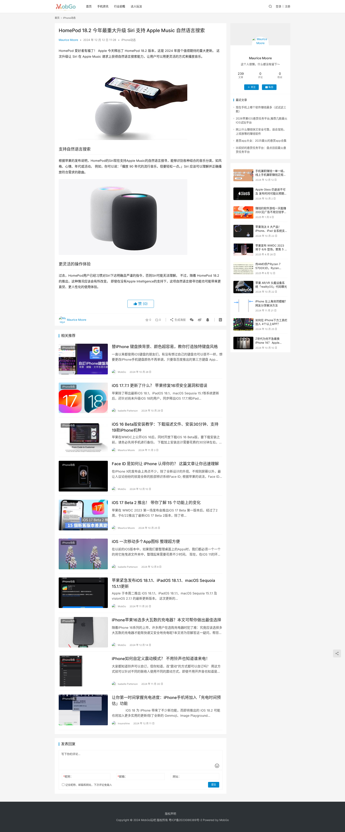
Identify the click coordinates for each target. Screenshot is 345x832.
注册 (287, 6)
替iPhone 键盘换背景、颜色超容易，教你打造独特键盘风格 (165, 346)
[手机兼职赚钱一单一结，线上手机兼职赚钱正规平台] (243, 175)
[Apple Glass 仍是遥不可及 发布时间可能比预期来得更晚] (243, 194)
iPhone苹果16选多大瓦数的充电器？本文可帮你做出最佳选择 (166, 620)
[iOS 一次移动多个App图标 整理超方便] (83, 554)
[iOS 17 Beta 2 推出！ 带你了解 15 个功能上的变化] (83, 515)
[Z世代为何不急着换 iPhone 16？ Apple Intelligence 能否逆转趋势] (243, 343)
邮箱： (122, 776)
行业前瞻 (119, 6)
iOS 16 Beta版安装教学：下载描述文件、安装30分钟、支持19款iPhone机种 (165, 427)
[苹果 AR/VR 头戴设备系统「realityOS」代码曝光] (243, 287)
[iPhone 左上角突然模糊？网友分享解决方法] (243, 305)
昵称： (68, 776)
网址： (177, 776)
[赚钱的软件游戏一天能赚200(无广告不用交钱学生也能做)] (243, 212)
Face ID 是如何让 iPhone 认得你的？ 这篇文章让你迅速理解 (165, 463)
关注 (253, 87)
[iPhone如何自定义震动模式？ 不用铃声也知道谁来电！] (83, 671)
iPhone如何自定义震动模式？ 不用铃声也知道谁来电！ (161, 658)
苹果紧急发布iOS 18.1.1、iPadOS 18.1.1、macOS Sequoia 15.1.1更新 (163, 583)
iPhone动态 (128, 39)
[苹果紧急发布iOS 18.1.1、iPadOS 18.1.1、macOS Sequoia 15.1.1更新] (83, 592)
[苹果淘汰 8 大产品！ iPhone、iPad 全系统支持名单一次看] (243, 231)
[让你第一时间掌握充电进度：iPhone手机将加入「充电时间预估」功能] (83, 710)
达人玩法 (136, 6)
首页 (89, 6)
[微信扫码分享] (191, 319)
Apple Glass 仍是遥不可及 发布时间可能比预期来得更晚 (271, 193)
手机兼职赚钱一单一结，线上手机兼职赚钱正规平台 (270, 174)
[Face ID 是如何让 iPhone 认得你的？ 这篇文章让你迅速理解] (83, 476)
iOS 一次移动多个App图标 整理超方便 (146, 541)
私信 (271, 87)
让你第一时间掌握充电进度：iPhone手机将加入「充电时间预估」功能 (166, 700)
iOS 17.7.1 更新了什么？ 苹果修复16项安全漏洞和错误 (159, 385)
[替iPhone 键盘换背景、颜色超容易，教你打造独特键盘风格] (83, 359)
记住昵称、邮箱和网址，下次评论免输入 (88, 784)
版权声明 (170, 813)
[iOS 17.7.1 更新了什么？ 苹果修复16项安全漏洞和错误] (83, 398)
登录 (278, 6)
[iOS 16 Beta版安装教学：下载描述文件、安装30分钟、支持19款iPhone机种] (83, 436)
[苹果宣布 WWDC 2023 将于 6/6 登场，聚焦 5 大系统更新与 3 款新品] (243, 250)
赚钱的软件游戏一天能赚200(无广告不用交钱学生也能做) (271, 212)
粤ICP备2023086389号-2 (185, 820)
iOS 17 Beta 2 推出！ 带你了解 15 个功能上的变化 (156, 502)
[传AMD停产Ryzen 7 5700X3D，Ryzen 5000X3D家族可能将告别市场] (243, 268)
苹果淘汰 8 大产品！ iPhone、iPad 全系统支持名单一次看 (270, 230)
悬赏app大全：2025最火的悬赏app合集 (261, 140)
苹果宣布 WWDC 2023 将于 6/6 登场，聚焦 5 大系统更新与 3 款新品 (271, 249)
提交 (213, 784)
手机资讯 (102, 6)
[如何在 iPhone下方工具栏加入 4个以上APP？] (243, 324)
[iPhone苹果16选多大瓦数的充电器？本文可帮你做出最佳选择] (83, 632)
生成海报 (180, 319)
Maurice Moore (68, 39)
